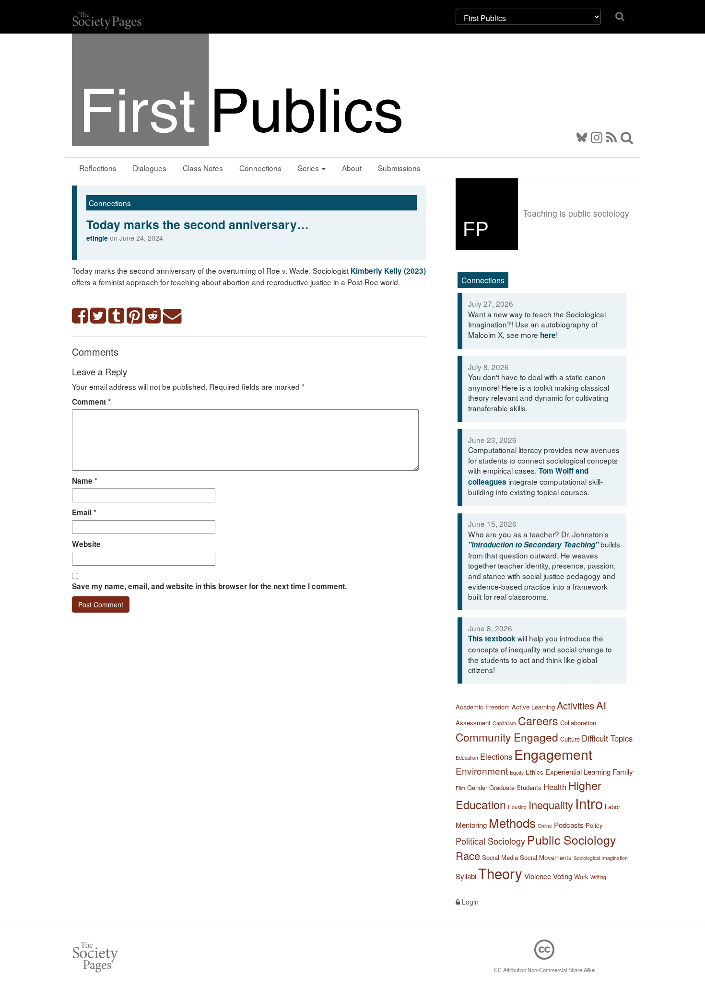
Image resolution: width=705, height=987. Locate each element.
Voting (562, 876)
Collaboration (578, 722)
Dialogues (149, 168)
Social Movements (546, 857)
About (352, 168)
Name (84, 481)
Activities (575, 705)
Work (581, 876)
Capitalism (504, 723)
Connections (260, 168)
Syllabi (466, 876)
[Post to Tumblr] (116, 316)
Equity (517, 772)
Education (467, 757)
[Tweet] (98, 316)
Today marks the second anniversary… (197, 224)
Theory (500, 873)
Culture (570, 738)
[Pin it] (135, 316)
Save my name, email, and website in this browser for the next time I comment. (209, 586)
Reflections (98, 168)
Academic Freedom (483, 706)
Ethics (534, 772)
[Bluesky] (583, 136)
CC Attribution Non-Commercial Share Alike (544, 970)
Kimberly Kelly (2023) (388, 271)
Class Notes (203, 168)
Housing (517, 807)
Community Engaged (507, 736)
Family (622, 771)
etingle (97, 238)
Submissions (399, 168)
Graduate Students (515, 787)
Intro (589, 803)
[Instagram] (596, 136)
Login (469, 901)
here (548, 335)
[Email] (172, 316)
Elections (496, 756)
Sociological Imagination (601, 857)
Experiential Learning (578, 771)
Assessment (473, 722)
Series (309, 168)
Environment (482, 770)
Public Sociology (571, 839)
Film (460, 787)
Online (545, 825)
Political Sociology (490, 841)
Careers (538, 720)
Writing (598, 877)
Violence (537, 876)
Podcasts (569, 825)
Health (554, 786)
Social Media (500, 857)
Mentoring (471, 825)
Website (86, 544)
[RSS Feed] (611, 136)
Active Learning (533, 706)
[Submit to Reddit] (153, 316)
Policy (594, 825)
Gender (477, 787)
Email (84, 512)
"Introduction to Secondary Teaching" (533, 544)
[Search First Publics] (627, 136)
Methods (512, 822)
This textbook (492, 638)
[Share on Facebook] (80, 316)
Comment (91, 401)
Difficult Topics (607, 738)
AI (601, 704)
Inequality (551, 804)
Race (468, 855)
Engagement (553, 754)
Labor (612, 806)
